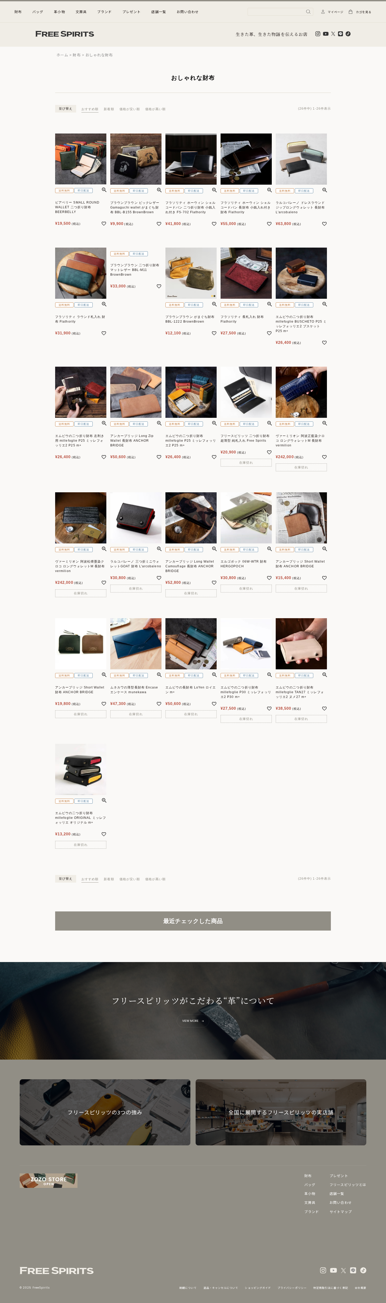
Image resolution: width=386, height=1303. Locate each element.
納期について (188, 1288)
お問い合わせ (188, 11)
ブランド (104, 11)
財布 (77, 54)
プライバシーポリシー (292, 1288)
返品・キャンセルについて (221, 1288)
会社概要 (360, 1288)
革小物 (309, 1193)
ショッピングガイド (258, 1288)
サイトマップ (341, 1211)
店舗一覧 (158, 11)
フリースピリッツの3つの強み (104, 1112)
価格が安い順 (129, 109)
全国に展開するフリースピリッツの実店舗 (280, 1112)
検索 (308, 11)
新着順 (109, 109)
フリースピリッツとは (348, 1184)
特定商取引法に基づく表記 (330, 1288)
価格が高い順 (155, 109)
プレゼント (131, 11)
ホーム (62, 54)
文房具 (309, 1202)
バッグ (309, 1184)
